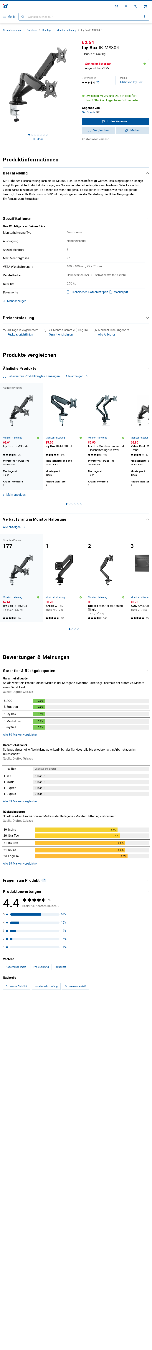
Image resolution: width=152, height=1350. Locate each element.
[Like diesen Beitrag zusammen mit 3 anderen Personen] (130, 1020)
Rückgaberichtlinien (20, 334)
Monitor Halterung (66, 30)
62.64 (88, 42)
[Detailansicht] (76, 715)
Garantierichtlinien (61, 334)
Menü (11, 16)
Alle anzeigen (74, 376)
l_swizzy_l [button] (19, 1186)
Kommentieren (17, 1052)
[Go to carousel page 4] (75, 504)
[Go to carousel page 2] (69, 504)
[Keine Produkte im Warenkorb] (145, 6)
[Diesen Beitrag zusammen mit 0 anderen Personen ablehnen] (146, 1020)
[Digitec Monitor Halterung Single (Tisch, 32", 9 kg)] (106, 578)
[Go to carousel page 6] (81, 504)
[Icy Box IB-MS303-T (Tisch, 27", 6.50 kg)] (64, 420)
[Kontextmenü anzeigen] (122, 1020)
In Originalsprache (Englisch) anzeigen (32, 1160)
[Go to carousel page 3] (72, 504)
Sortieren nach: (12, 1006)
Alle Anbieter (106, 334)
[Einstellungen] (116, 6)
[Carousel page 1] (66, 504)
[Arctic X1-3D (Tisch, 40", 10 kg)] (64, 578)
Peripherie (32, 30)
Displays (47, 30)
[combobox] (32, 1007)
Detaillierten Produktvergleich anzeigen (33, 376)
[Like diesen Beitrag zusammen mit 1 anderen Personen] (130, 1188)
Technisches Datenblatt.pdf (89, 292)
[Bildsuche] (144, 16)
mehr (36, 1102)
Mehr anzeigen (16, 494)
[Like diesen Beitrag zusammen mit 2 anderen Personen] (130, 1070)
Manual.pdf (121, 292)
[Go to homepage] (5, 6)
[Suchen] (23, 16)
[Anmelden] (126, 6)
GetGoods (88, 112)
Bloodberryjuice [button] (22, 1269)
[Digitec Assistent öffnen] (136, 6)
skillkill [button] (16, 1018)
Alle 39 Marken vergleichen (20, 734)
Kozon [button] (16, 1068)
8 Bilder (38, 139)
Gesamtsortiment (12, 30)
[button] (115, 98)
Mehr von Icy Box (131, 80)
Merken (135, 130)
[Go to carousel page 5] (78, 504)
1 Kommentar (46, 1052)
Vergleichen (101, 130)
